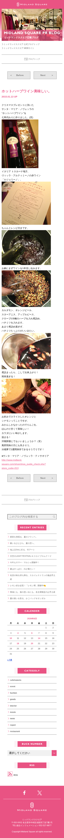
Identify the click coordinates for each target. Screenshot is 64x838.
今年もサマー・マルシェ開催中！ (25, 562)
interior (13, 706)
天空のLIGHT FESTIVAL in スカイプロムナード (31, 556)
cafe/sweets (15, 680)
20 (32, 643)
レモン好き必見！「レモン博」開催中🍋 (28, 585)
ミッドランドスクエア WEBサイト (19, 48)
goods (13, 699)
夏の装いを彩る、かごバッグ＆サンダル (27, 598)
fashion (13, 693)
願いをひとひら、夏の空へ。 (23, 543)
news (12, 718)
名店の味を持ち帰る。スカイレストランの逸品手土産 (32, 577)
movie (13, 712)
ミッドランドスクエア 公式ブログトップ (22, 44)
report (13, 725)
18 (18, 643)
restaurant (15, 731)
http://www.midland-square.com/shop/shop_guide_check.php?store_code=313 (24, 464)
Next (46, 75)
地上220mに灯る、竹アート (22, 550)
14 (39, 638)
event (12, 686)
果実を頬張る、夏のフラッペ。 (24, 537)
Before (17, 75)
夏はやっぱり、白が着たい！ (23, 569)
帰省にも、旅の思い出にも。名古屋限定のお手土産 (32, 592)
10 (11, 638)
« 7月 (9, 660)
